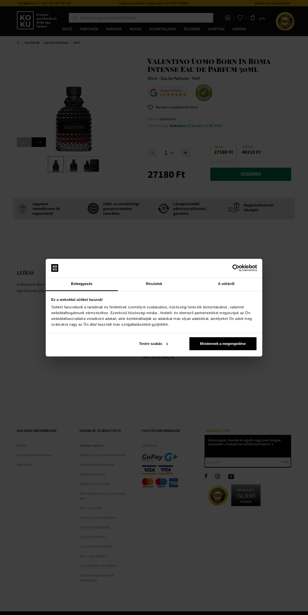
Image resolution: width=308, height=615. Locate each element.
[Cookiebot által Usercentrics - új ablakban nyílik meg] (236, 268)
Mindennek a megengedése (223, 344)
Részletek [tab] (154, 284)
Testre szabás (150, 344)
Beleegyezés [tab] (81, 284)
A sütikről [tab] (226, 284)
